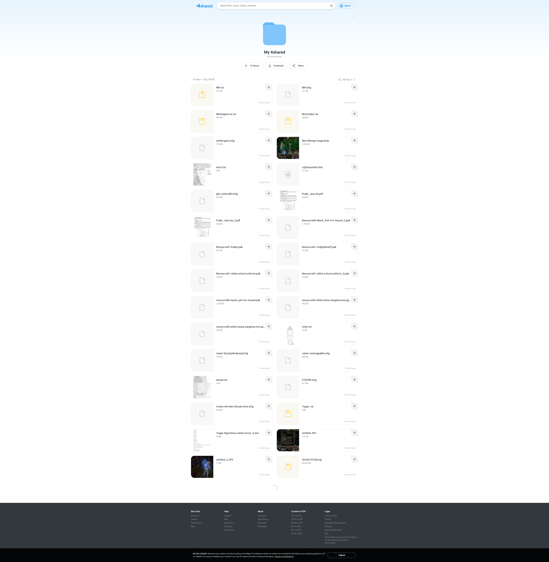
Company (262, 516)
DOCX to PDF (297, 523)
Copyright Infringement (335, 523)
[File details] (202, 95)
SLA (326, 533)
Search (194, 519)
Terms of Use (331, 516)
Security (328, 526)
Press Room (196, 523)
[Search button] (331, 5)
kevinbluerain (276, 56)
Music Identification (333, 530)
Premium (195, 516)
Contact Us (229, 530)
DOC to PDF (296, 516)
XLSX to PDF (296, 533)
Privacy (328, 519)
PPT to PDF (296, 530)
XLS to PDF (296, 526)
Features (228, 526)
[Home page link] (204, 5)
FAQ (226, 519)
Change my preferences (284, 557)
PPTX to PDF (297, 519)
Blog (193, 526)
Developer (262, 526)
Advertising (263, 519)
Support (228, 516)
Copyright (262, 523)
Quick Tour (229, 523)
